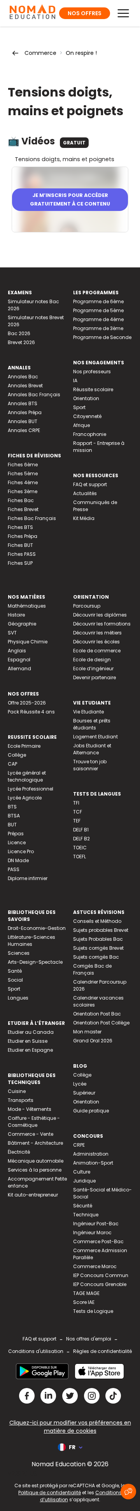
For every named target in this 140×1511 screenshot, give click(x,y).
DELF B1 (81, 829)
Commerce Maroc (95, 1266)
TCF (77, 811)
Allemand (19, 668)
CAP (12, 764)
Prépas (16, 833)
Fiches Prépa (22, 536)
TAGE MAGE (86, 1293)
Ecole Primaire (24, 746)
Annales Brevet (25, 385)
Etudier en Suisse (27, 1041)
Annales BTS (22, 403)
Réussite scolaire (93, 389)
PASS (13, 869)
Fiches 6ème (23, 464)
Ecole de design (92, 659)
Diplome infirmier (27, 878)
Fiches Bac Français (32, 518)
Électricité (19, 1152)
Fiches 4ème (23, 482)
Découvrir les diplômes (100, 614)
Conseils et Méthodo (97, 921)
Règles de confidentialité (102, 1351)
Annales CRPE (24, 430)
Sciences (19, 953)
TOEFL (79, 856)
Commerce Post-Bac (98, 1241)
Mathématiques (27, 606)
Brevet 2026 (21, 342)
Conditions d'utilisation (35, 1351)
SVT (12, 632)
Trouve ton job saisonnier (90, 765)
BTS (12, 806)
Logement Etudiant (95, 736)
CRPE (79, 1145)
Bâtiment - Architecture (35, 1143)
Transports (20, 1100)
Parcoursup (86, 606)
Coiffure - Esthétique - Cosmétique (34, 1121)
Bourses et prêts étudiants (91, 724)
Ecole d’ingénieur (93, 668)
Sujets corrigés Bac (96, 957)
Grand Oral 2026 (92, 1040)
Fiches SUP (20, 563)
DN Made (18, 860)
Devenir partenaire (94, 677)
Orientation (86, 398)
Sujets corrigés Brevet (98, 948)
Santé (15, 971)
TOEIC (80, 847)
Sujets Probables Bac (98, 939)
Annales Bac (23, 376)
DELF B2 (81, 838)
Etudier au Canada (31, 1032)
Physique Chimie (27, 641)
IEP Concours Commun (100, 1275)
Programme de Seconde (102, 337)
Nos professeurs (92, 371)
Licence (17, 842)
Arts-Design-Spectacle (35, 962)
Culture (81, 1171)
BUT (12, 824)
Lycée (79, 1084)
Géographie (22, 623)
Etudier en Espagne (30, 1050)
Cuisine (17, 1091)
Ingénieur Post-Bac (96, 1223)
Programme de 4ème (98, 319)
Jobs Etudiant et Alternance (92, 749)
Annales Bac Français (34, 394)
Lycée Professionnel (30, 788)
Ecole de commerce (97, 650)
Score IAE (83, 1302)
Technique (85, 1214)
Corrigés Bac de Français (92, 969)
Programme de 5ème (98, 310)
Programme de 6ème (98, 301)
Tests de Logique (93, 1311)
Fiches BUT (20, 545)
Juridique (84, 1180)
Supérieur (84, 1092)
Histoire (16, 614)
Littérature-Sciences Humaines (31, 940)
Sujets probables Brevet (100, 930)
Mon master (87, 1031)
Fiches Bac (21, 500)
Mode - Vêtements (29, 1109)
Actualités (85, 493)
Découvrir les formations (102, 623)
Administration (90, 1154)
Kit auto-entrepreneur (33, 1194)
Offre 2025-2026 (27, 702)
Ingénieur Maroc (92, 1232)
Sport (79, 407)
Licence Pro (21, 851)
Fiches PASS (22, 554)
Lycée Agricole (25, 797)
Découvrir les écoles (96, 641)
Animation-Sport (93, 1163)
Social (15, 980)
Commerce (40, 53)
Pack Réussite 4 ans (31, 711)
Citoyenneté (87, 416)
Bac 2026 (19, 333)
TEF (76, 820)
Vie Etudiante (88, 711)
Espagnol (19, 659)
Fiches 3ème (22, 491)
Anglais (17, 650)
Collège (17, 755)
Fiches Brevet (23, 509)
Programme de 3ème (98, 328)
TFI (76, 802)
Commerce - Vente (30, 1134)
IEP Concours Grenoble (99, 1284)
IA (75, 380)
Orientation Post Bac (97, 1013)
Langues (18, 997)
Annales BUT (22, 421)
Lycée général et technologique (27, 776)
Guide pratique (91, 1110)
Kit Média (83, 518)
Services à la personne (34, 1170)
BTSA (14, 815)
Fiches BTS (20, 527)
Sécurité (82, 1205)
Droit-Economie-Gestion (37, 928)
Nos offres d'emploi (88, 1338)
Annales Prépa (25, 412)
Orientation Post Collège (101, 1022)
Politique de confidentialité (49, 1492)
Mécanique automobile (35, 1161)
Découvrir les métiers (97, 632)
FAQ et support (90, 484)
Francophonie (89, 434)
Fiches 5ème (23, 473)
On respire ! (81, 53)
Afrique (81, 425)
